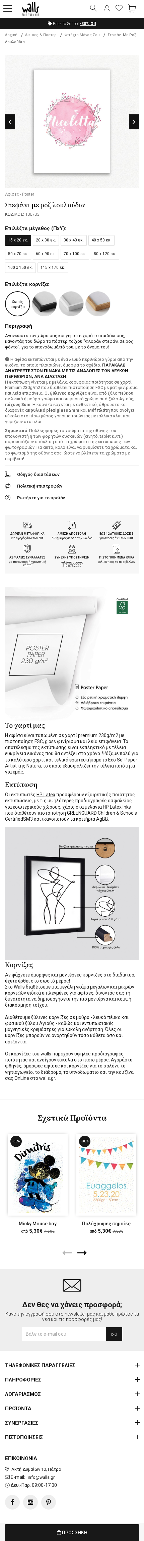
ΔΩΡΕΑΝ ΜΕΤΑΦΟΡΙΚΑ (27, 533)
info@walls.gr (41, 1477)
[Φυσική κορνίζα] (98, 303)
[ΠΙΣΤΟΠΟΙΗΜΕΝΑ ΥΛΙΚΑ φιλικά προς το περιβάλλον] (116, 550)
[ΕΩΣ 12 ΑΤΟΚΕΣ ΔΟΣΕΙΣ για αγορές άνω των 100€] (116, 526)
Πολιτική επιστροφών (39, 486)
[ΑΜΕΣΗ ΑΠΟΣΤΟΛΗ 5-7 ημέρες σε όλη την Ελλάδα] (72, 526)
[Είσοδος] (106, 8)
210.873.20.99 (72, 566)
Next (134, 121)
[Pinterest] (48, 1502)
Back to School (74, 23)
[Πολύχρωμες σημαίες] (106, 1175)
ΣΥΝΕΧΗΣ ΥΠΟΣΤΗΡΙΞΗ (72, 557)
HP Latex (46, 794)
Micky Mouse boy (38, 1223)
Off (88, 23)
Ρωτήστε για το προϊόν (41, 497)
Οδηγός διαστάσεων (38, 474)
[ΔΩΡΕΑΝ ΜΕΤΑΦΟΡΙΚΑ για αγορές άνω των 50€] (27, 526)
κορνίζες (92, 975)
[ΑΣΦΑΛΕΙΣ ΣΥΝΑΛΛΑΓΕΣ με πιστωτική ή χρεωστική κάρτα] (27, 550)
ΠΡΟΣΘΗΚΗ (74, 1532)
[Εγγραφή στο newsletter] (114, 1334)
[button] (7, 9)
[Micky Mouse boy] (38, 1175)
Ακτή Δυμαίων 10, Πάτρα (36, 1469)
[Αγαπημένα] (119, 8)
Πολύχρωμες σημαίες (106, 1223)
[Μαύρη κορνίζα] (44, 303)
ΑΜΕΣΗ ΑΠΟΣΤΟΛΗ (72, 533)
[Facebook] (12, 1502)
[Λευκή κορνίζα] (71, 303)
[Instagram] (30, 1502)
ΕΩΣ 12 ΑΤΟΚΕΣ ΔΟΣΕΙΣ (116, 533)
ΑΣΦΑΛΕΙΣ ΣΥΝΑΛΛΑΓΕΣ (27, 557)
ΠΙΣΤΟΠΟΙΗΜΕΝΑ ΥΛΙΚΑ (116, 557)
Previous (10, 121)
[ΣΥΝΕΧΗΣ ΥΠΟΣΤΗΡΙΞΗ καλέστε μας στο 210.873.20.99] (72, 550)
